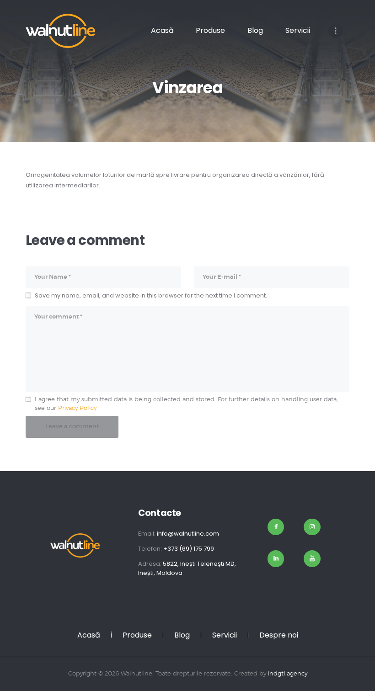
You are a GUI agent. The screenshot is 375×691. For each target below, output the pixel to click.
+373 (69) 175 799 (188, 548)
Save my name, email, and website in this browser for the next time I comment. (151, 295)
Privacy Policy (77, 408)
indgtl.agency (287, 674)
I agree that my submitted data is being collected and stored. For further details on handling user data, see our (186, 404)
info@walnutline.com (188, 533)
